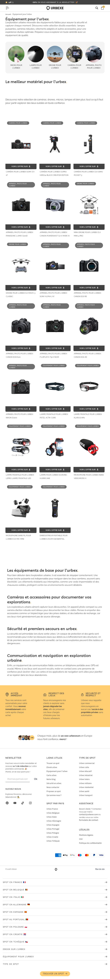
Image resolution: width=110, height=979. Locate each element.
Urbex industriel (86, 775)
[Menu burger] (7, 8)
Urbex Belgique (53, 813)
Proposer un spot (54, 791)
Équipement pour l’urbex (57, 771)
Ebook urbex (52, 767)
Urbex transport (86, 795)
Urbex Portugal (53, 829)
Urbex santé (84, 791)
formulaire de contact (88, 820)
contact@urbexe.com (88, 814)
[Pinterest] (7, 803)
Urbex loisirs (84, 779)
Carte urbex (51, 775)
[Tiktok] (22, 803)
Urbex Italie (52, 817)
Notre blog (51, 779)
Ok (35, 779)
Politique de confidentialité (90, 843)
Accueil (8, 14)
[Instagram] (30, 803)
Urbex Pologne (53, 833)
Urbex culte (84, 767)
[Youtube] (15, 803)
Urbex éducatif (85, 771)
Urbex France (52, 809)
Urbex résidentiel (86, 787)
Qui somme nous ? (54, 795)
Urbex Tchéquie (53, 841)
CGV (81, 839)
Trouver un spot (53, 763)
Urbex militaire (85, 783)
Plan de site (100, 869)
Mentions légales (86, 835)
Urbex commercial (87, 763)
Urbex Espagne (53, 825)
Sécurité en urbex (54, 783)
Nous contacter (53, 787)
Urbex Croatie (52, 837)
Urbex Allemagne (54, 821)
